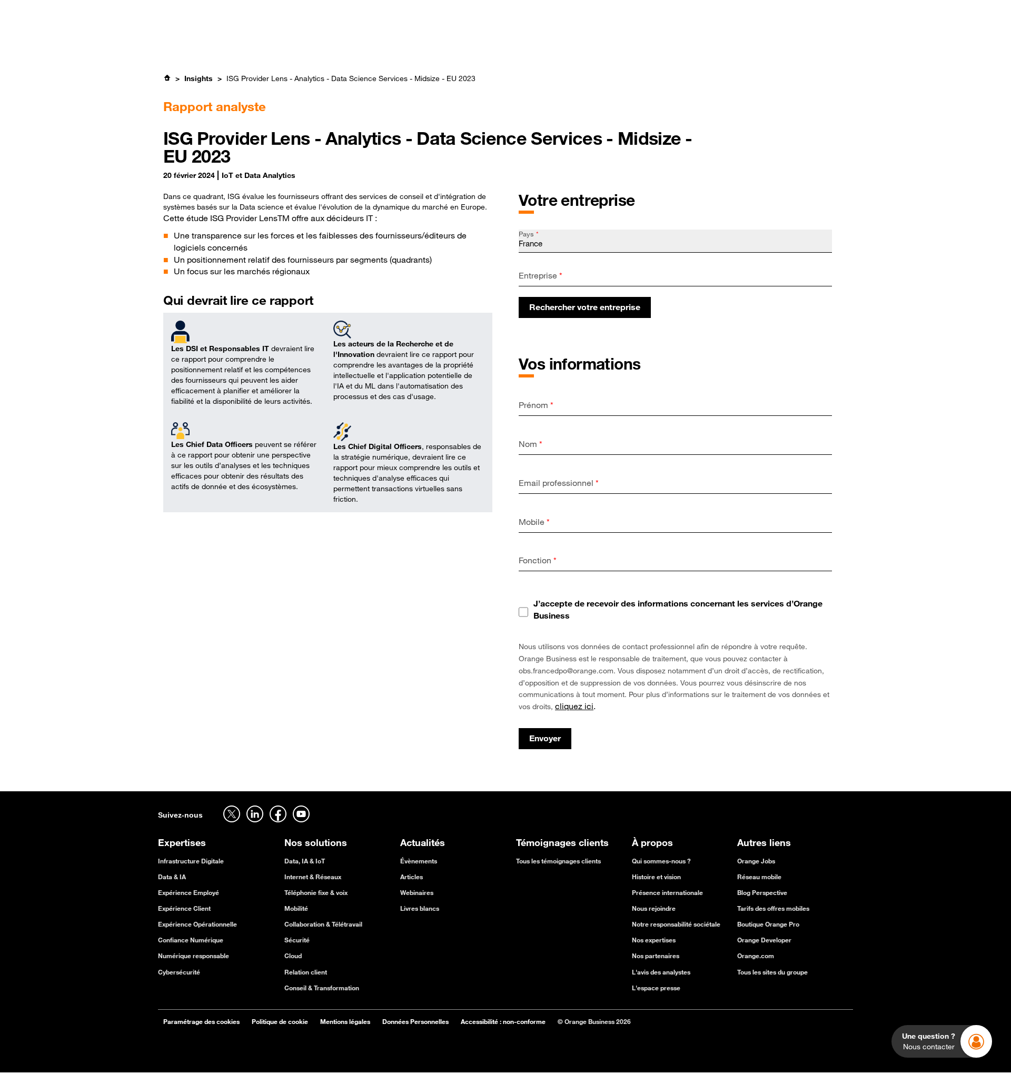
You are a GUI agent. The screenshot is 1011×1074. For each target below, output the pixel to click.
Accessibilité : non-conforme (503, 1021)
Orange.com (755, 955)
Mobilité (296, 908)
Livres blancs (419, 908)
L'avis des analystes (661, 972)
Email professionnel (559, 483)
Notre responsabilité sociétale (676, 924)
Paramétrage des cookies (201, 1021)
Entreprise (540, 275)
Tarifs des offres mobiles (773, 908)
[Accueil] (167, 78)
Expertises (317, 41)
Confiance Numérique (190, 940)
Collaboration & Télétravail (323, 924)
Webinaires (416, 892)
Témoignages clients (449, 41)
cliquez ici (574, 706)
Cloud (293, 955)
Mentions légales (345, 1021)
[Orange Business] (195, 41)
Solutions (373, 41)
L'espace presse (656, 987)
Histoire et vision (656, 876)
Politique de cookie (280, 1021)
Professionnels (182, 13)
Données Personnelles (415, 1021)
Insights (198, 78)
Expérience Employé (188, 892)
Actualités (526, 41)
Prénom (536, 405)
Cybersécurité (179, 972)
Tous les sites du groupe (772, 972)
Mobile (534, 521)
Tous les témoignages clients (558, 861)
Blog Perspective (762, 892)
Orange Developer (764, 940)
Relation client (305, 972)
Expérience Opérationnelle (197, 924)
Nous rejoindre (654, 908)
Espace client (830, 13)
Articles (411, 876)
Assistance (760, 13)
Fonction (538, 560)
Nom (530, 444)
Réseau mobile (759, 876)
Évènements (418, 861)
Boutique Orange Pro (768, 924)
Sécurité (297, 940)
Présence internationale (667, 892)
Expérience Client (184, 908)
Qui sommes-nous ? (661, 861)
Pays (529, 234)
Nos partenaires (655, 955)
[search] (771, 40)
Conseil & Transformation (321, 987)
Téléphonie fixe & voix (316, 892)
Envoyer (545, 738)
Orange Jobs (244, 13)
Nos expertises (654, 940)
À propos (580, 41)
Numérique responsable (193, 955)
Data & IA (172, 876)
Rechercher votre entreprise (584, 307)
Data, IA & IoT (304, 861)
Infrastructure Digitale (191, 861)
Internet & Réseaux (312, 876)
